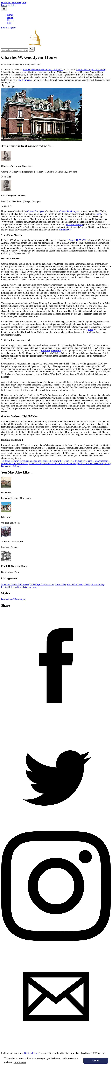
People (10, 2)
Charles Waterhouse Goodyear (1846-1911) (43, 69)
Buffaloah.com (31, 1053)
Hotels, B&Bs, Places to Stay (90, 584)
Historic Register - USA (66, 584)
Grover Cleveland (74, 224)
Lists (24, 2)
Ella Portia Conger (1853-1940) (90, 69)
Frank (98, 214)
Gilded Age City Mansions (42, 584)
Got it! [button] (95, 1061)
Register (11, 5)
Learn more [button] (20, 1062)
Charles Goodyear (35, 211)
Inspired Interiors (9, 587)
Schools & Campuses (27, 587)
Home (4, 2)
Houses (17, 2)
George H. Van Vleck (79, 240)
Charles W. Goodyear (69, 211)
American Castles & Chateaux (15, 584)
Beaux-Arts (6, 599)
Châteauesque (18, 599)
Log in (4, 5)
